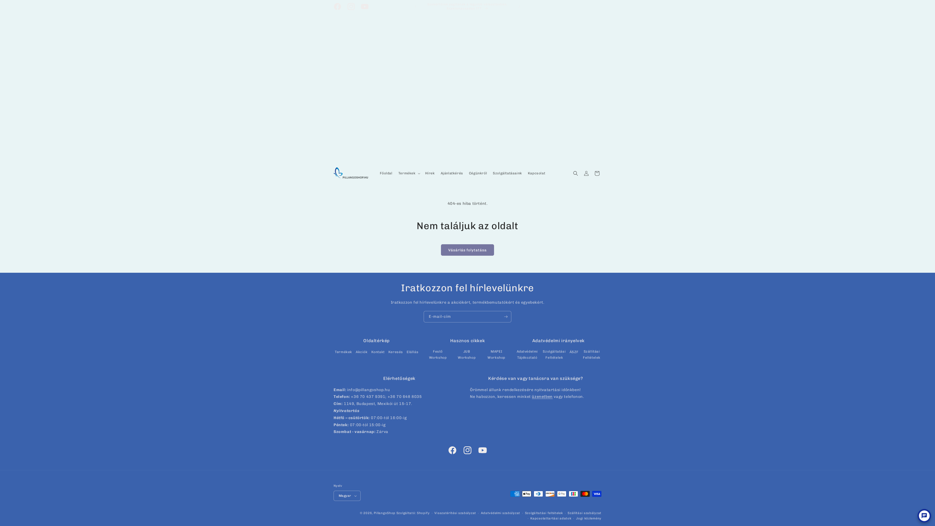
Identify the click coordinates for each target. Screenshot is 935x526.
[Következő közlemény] (519, 6)
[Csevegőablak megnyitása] (924, 516)
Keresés (395, 352)
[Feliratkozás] (505, 316)
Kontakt (378, 352)
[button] (408, 173)
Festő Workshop (438, 354)
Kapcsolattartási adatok (550, 518)
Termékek (343, 352)
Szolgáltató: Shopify (413, 513)
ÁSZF (574, 352)
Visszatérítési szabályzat (455, 513)
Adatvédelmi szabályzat (500, 513)
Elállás (412, 352)
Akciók (362, 352)
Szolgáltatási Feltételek (554, 354)
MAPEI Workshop (496, 354)
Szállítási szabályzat (584, 513)
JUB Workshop (467, 354)
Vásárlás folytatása (467, 250)
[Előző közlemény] (415, 6)
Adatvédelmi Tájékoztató (527, 354)
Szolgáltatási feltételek (544, 513)
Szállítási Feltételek (591, 354)
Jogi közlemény (588, 518)
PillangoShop (384, 513)
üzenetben (542, 396)
